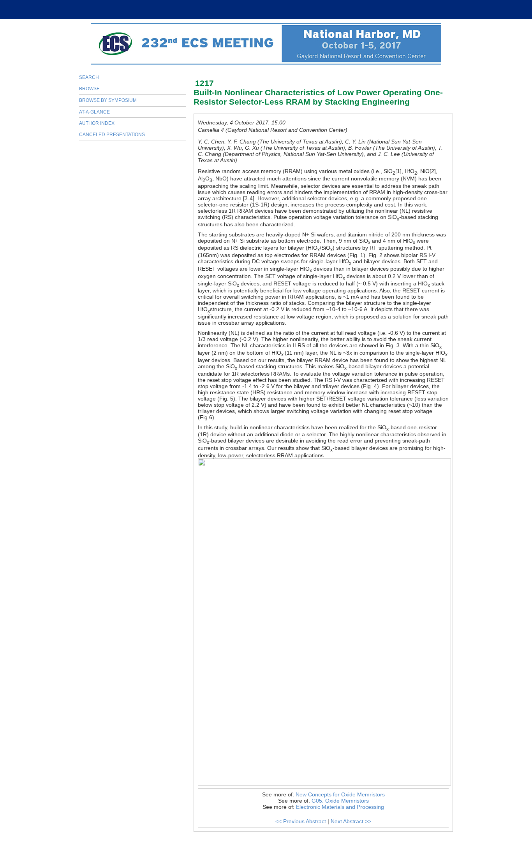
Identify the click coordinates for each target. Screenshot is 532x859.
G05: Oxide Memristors (340, 801)
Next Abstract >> (351, 821)
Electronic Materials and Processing (340, 807)
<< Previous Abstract (300, 821)
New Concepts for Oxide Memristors (340, 794)
